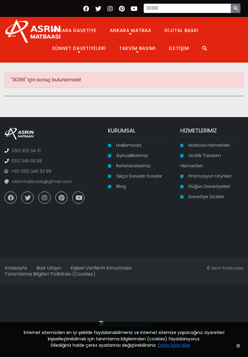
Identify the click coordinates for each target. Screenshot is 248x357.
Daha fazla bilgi (174, 345)
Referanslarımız (133, 165)
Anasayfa (16, 267)
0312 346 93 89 (26, 161)
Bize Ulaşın (48, 267)
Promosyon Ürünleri (209, 176)
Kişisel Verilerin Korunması (101, 267)
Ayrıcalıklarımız (132, 155)
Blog (121, 186)
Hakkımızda (128, 145)
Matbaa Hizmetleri (209, 145)
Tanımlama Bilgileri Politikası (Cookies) (50, 273)
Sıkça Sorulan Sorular (139, 176)
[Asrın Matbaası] (33, 30)
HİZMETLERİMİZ (198, 130)
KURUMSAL (121, 130)
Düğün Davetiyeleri (209, 186)
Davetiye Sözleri (206, 196)
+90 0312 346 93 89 (31, 171)
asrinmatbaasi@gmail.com (42, 181)
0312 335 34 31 (26, 151)
